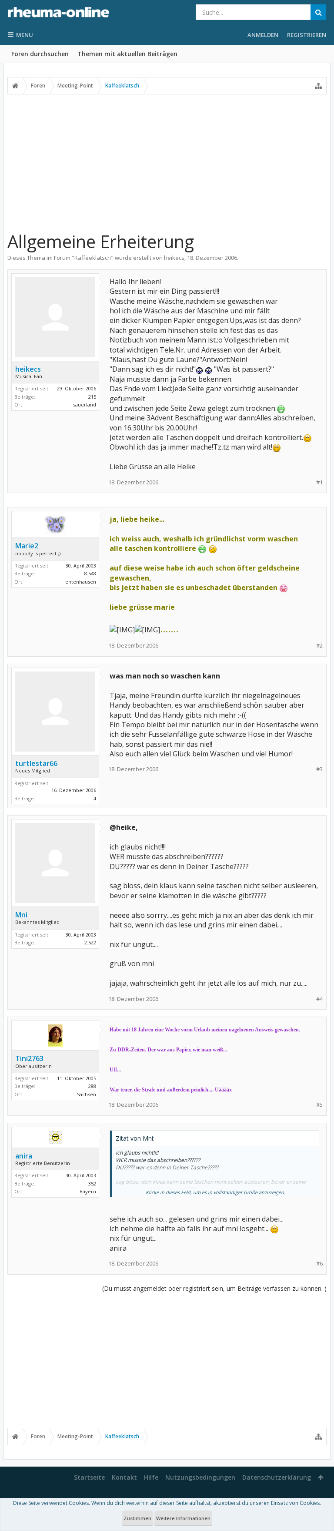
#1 (319, 482)
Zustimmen (137, 1518)
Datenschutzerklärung (276, 1477)
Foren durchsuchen (40, 54)
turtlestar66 (36, 763)
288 (92, 1086)
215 (92, 396)
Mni (21, 914)
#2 (319, 645)
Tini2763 (29, 1058)
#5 (319, 1104)
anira (23, 1156)
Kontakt (124, 1477)
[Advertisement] (167, 162)
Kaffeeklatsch (92, 258)
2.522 (90, 942)
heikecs (174, 258)
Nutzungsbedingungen (200, 1477)
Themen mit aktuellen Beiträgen (127, 54)
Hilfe (151, 1477)
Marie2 (26, 545)
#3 (319, 769)
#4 (319, 999)
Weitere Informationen (183, 1518)
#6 (319, 1263)
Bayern (88, 1191)
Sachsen (86, 1094)
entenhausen (80, 581)
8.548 (90, 573)
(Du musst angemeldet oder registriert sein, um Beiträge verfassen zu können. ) (214, 1288)
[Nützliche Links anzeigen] (318, 85)
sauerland (84, 404)
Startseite (89, 1477)
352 (92, 1183)
